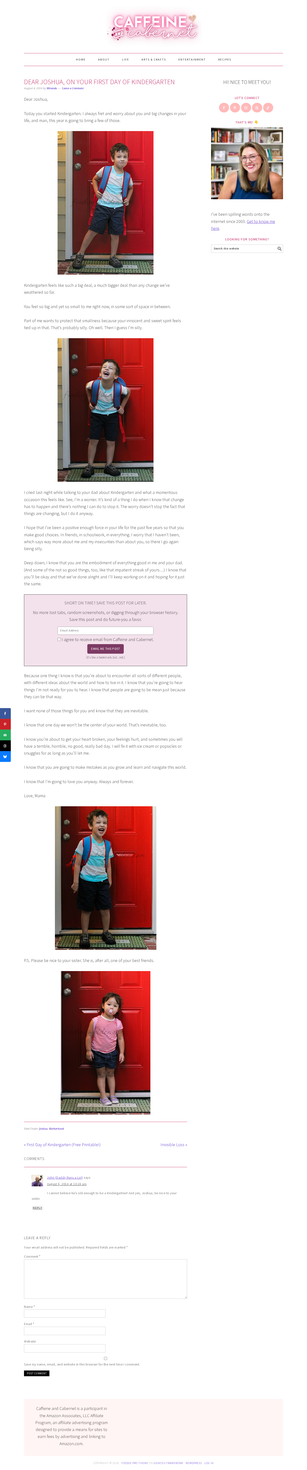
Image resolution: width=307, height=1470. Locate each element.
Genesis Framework (168, 1463)
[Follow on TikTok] (268, 107)
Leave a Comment (73, 88)
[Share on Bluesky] (5, 756)
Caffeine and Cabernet (153, 24)
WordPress (194, 1463)
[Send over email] (5, 735)
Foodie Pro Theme (135, 1463)
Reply (37, 1207)
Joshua (43, 1128)
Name (29, 1306)
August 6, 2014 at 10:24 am (67, 1184)
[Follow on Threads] (257, 107)
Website (30, 1341)
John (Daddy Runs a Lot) (65, 1177)
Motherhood (56, 1128)
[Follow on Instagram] (246, 107)
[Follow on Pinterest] (235, 107)
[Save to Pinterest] (5, 724)
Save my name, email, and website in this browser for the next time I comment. (82, 1364)
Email (29, 1324)
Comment (32, 1256)
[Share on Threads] (5, 746)
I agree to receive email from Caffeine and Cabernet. (108, 639)
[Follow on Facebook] (224, 107)
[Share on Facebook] (5, 713)
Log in (209, 1463)
